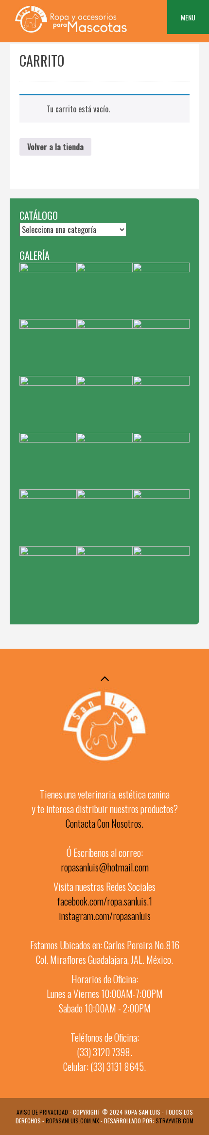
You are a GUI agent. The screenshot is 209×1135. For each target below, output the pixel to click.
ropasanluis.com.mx (72, 1121)
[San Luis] (70, 32)
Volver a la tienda (55, 147)
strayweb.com (174, 1121)
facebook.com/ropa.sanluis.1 (104, 901)
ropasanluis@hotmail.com (105, 867)
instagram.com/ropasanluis (105, 915)
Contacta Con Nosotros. (104, 823)
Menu (188, 17)
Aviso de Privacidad (42, 1112)
